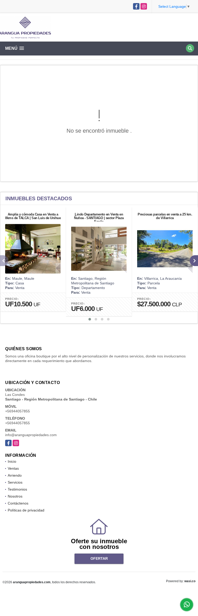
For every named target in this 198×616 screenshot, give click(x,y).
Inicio (12, 461)
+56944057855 (17, 411)
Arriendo (15, 475)
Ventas (13, 468)
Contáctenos (18, 503)
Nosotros (15, 496)
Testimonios (17, 489)
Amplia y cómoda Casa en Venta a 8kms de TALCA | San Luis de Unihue (33, 216)
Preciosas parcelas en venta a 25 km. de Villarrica (165, 216)
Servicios (15, 482)
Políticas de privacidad (26, 510)
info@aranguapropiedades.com (31, 435)
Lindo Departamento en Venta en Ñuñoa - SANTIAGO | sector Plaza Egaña (99, 217)
